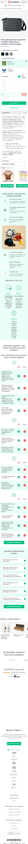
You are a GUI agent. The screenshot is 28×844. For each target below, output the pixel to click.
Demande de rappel (14, 743)
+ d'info (4, 157)
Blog (14, 826)
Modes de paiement (14, 809)
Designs (7, 168)
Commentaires (14, 828)
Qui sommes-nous (14, 823)
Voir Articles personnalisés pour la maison (12, 8)
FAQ (14, 801)
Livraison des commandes (14, 812)
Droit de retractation (14, 815)
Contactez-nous (14, 798)
